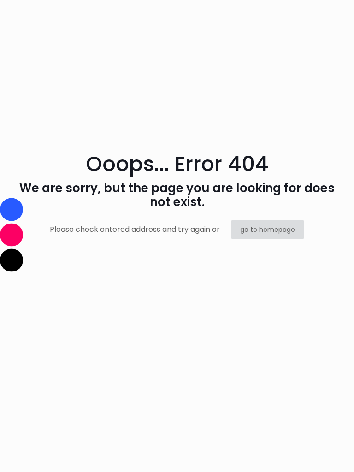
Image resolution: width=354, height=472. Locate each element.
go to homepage (267, 229)
